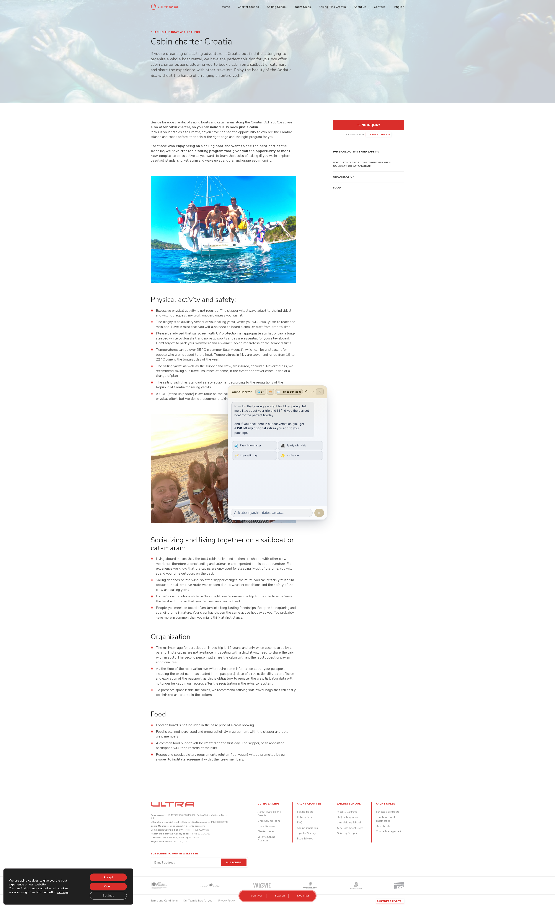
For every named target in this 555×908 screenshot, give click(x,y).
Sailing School (277, 7)
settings (62, 892)
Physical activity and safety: (356, 151)
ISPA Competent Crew (349, 828)
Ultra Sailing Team (269, 821)
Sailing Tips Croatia (332, 7)
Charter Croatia (248, 7)
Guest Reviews (266, 826)
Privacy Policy (226, 900)
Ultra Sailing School (348, 822)
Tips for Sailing (306, 833)
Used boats (383, 826)
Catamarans (304, 817)
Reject (108, 886)
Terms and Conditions (164, 900)
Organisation (343, 177)
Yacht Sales (302, 7)
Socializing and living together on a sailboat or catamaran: (362, 164)
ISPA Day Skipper (346, 833)
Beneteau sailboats (388, 811)
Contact (379, 7)
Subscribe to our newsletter (174, 853)
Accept (108, 877)
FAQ (299, 822)
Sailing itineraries (307, 828)
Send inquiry (368, 125)
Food (337, 187)
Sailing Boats (305, 811)
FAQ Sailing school (348, 817)
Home (226, 7)
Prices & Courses (346, 811)
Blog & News (305, 838)
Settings (108, 895)
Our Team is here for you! (198, 900)
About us (360, 7)
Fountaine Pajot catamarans (385, 819)
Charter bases (266, 831)
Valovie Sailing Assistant (267, 838)
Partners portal (390, 901)
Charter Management (388, 831)
